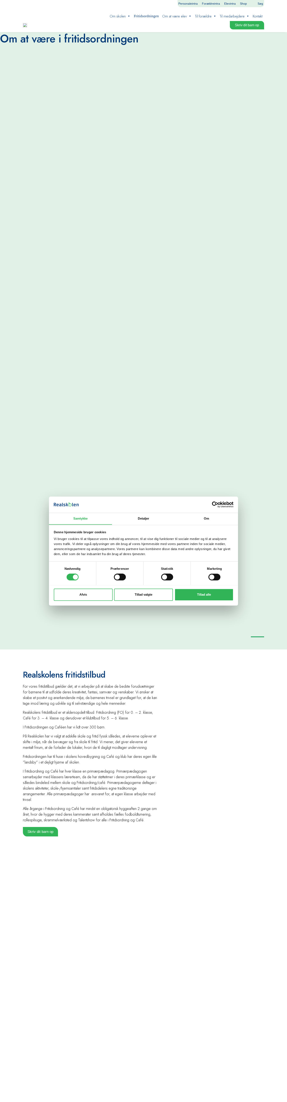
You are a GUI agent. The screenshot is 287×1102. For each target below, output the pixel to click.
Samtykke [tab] (80, 518)
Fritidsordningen (146, 16)
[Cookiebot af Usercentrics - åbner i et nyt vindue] (215, 504)
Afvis (83, 594)
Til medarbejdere (232, 16)
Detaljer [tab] (143, 518)
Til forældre (203, 16)
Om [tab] (206, 518)
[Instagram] (170, 3)
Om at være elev (174, 16)
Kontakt (257, 16)
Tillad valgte (143, 594)
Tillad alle (204, 594)
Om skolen (118, 16)
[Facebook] (163, 3)
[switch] (120, 577)
